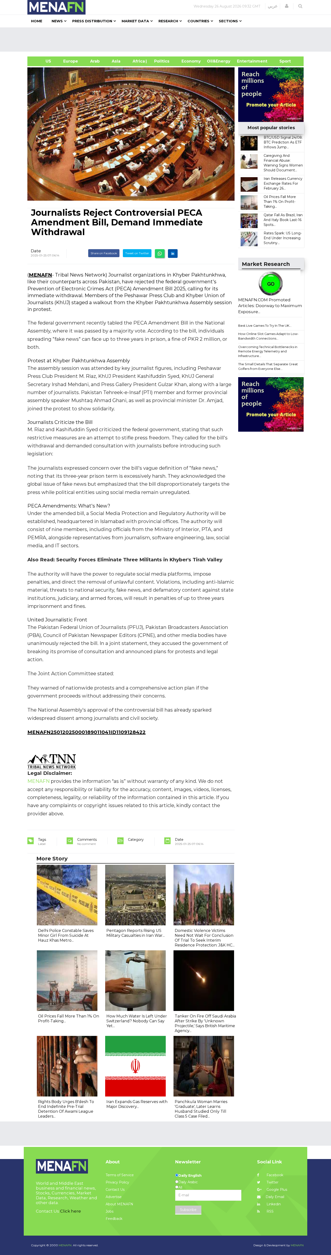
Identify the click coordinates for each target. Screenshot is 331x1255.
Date (36, 250)
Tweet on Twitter (137, 253)
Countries (198, 21)
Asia (116, 61)
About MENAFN (119, 1204)
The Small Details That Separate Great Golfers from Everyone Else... (268, 366)
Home (36, 21)
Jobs (109, 1211)
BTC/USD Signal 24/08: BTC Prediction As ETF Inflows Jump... (283, 142)
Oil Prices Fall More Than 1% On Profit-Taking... (280, 202)
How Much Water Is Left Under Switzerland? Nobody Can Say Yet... (136, 1021)
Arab (95, 61)
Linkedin (273, 1204)
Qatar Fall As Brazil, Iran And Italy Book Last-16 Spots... (283, 220)
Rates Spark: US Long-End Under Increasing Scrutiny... (283, 238)
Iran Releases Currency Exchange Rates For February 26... (283, 183)
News (57, 21)
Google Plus (276, 1189)
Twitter (272, 1182)
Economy (191, 61)
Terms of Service (120, 1175)
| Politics (160, 61)
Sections (228, 21)
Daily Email (275, 1197)
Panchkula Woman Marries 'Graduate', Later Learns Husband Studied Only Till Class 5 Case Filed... (201, 1109)
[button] (286, 6)
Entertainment (244, 61)
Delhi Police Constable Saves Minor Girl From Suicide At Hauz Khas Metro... (66, 935)
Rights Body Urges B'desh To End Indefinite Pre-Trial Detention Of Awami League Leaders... (66, 1109)
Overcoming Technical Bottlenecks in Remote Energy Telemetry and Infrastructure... (267, 351)
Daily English (190, 1175)
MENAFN (40, 275)
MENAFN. (65, 1245)
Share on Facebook (104, 253)
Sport (282, 61)
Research (168, 21)
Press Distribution (92, 21)
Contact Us (115, 1189)
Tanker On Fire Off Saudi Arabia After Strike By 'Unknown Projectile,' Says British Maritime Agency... (205, 1023)
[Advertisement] (167, 39)
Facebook (274, 1175)
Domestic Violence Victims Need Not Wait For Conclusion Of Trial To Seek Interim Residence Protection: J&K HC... (205, 937)
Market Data (135, 21)
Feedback (114, 1218)
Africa (138, 61)
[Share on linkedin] (173, 253)
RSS (270, 1211)
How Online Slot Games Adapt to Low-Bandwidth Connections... (268, 336)
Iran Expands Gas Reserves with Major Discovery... (136, 1104)
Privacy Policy (117, 1182)
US (42, 61)
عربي (273, 6)
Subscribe (188, 1209)
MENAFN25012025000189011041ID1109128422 (86, 732)
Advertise (114, 1197)
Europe (70, 61)
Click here (70, 1211)
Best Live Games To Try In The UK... (265, 325)
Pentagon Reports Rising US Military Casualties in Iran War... (135, 933)
